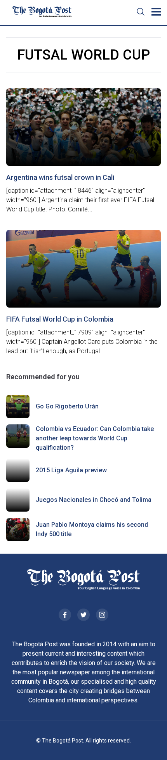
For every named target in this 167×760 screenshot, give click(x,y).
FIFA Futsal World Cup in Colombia (59, 319)
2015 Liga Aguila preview (71, 470)
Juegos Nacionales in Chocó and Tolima (93, 499)
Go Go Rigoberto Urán (67, 406)
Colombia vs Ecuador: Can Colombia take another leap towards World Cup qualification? (95, 438)
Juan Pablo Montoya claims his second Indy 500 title (92, 529)
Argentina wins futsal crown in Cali (60, 177)
